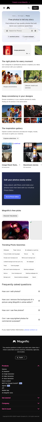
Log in (35, 8)
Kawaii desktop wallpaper (21, 277)
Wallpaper (6, 250)
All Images (21, 16)
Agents (6, 386)
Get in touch (6, 409)
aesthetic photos (14, 36)
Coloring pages (15, 265)
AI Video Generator (8, 376)
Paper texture (17, 250)
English (21, 357)
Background (7, 277)
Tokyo (5, 265)
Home (14, 16)
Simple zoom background (11, 258)
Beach (34, 277)
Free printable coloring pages (12, 254)
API (3, 388)
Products (5, 366)
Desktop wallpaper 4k (32, 273)
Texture (26, 254)
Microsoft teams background (12, 269)
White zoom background (28, 258)
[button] (21, 357)
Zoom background (17, 273)
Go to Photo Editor (12, 197)
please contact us (30, 330)
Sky (33, 254)
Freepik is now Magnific (20, 2)
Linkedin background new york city (13, 261)
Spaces (4, 369)
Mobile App (5, 390)
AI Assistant (5, 371)
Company (5, 403)
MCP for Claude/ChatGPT (12, 383)
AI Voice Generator (8, 378)
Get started (6, 398)
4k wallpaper (30, 261)
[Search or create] (28, 8)
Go (6, 236)
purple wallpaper (29, 36)
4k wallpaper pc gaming (31, 250)
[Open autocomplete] (6, 30)
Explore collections (10, 138)
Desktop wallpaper (29, 269)
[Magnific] (21, 341)
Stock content (6, 381)
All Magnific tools (7, 393)
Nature (6, 273)
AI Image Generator (8, 374)
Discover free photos (10, 216)
